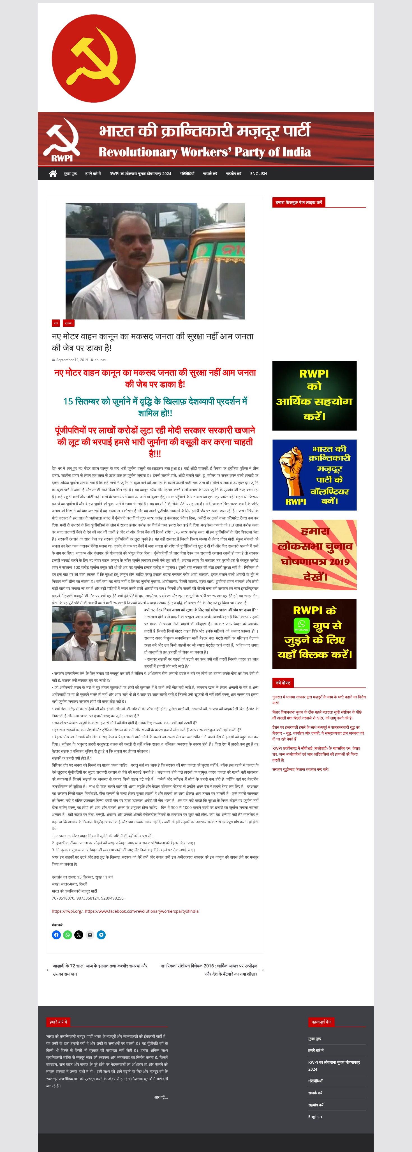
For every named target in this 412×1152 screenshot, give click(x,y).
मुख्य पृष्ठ (70, 173)
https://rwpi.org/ (67, 911)
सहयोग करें (233, 173)
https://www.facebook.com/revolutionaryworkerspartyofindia (142, 911)
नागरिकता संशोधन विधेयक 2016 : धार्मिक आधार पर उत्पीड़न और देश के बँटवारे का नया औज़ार (209, 970)
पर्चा (56, 323)
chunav (100, 359)
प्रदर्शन (68, 323)
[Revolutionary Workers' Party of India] (206, 116)
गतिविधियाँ (187, 173)
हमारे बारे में (93, 173)
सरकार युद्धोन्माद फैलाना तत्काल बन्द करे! (300, 769)
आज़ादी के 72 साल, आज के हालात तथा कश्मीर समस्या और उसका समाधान (100, 970)
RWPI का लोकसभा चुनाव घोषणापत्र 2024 (140, 173)
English (258, 173)
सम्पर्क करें (210, 173)
